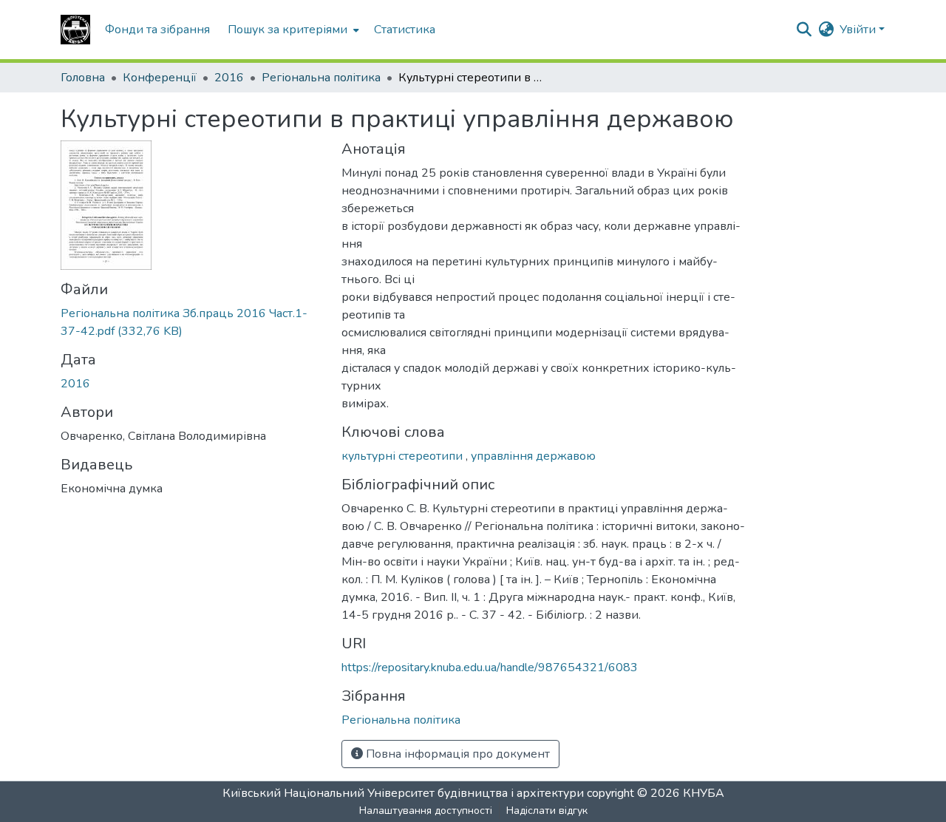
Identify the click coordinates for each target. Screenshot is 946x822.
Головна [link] (83, 77)
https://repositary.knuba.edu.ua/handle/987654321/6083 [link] (489, 667)
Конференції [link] (160, 77)
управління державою (533, 456)
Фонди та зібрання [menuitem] (157, 29)
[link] (192, 322)
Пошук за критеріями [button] (287, 29)
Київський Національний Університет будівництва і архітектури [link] (403, 793)
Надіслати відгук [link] (547, 811)
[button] (75, 29)
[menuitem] (292, 29)
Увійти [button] (859, 29)
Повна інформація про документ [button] (456, 754)
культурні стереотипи (403, 456)
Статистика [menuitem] (404, 29)
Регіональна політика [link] (321, 77)
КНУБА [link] (703, 793)
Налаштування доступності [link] (425, 811)
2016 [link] (229, 77)
